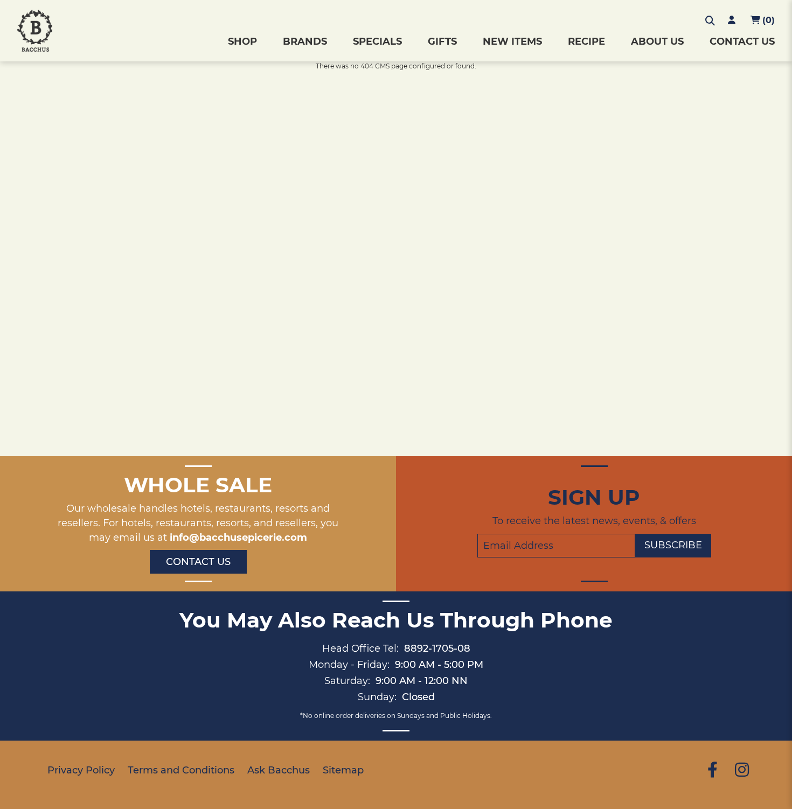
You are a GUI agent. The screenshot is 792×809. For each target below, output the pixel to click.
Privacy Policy (81, 770)
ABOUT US (657, 41)
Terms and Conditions (181, 770)
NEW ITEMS (512, 41)
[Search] (710, 21)
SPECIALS (377, 41)
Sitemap (343, 770)
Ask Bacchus (278, 770)
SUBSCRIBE (673, 545)
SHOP (242, 41)
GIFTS (442, 41)
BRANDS (305, 41)
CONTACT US (742, 41)
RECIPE (586, 41)
